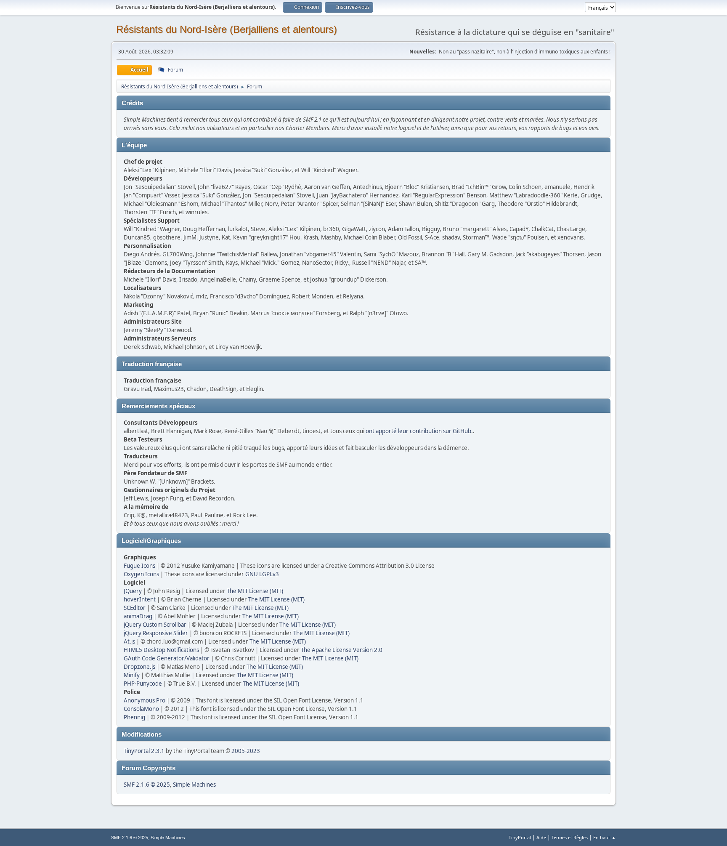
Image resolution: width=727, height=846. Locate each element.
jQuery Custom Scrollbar (155, 624)
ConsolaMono (141, 709)
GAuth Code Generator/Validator (167, 658)
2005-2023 (245, 751)
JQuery (133, 591)
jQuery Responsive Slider (156, 633)
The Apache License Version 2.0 (341, 650)
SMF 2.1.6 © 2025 (147, 784)
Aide (541, 837)
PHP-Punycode (143, 683)
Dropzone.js (139, 666)
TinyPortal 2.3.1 (144, 751)
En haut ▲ (604, 837)
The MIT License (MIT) (255, 591)
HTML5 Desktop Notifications (161, 650)
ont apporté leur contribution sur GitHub (418, 431)
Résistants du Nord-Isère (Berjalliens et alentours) (226, 29)
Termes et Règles (570, 837)
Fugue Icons (139, 565)
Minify (132, 675)
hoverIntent (140, 599)
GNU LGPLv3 (262, 574)
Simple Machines (194, 784)
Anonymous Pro (144, 700)
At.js (129, 641)
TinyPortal (520, 837)
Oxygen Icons (141, 574)
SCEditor (135, 608)
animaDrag (138, 616)
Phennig (134, 717)
